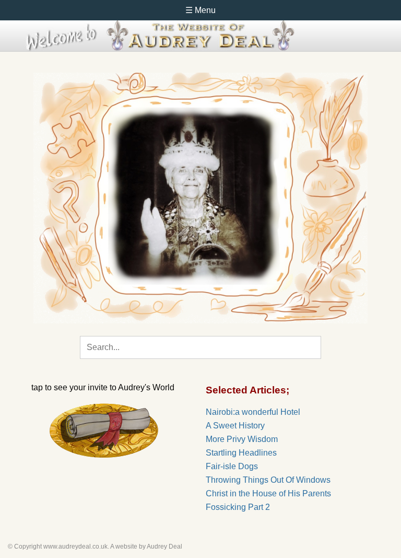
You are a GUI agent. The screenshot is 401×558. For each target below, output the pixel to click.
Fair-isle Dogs (232, 466)
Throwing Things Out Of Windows (268, 479)
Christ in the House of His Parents (268, 493)
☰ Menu (200, 10)
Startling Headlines (241, 452)
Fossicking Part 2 (238, 507)
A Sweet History (235, 425)
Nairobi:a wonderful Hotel (253, 412)
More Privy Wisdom (242, 439)
